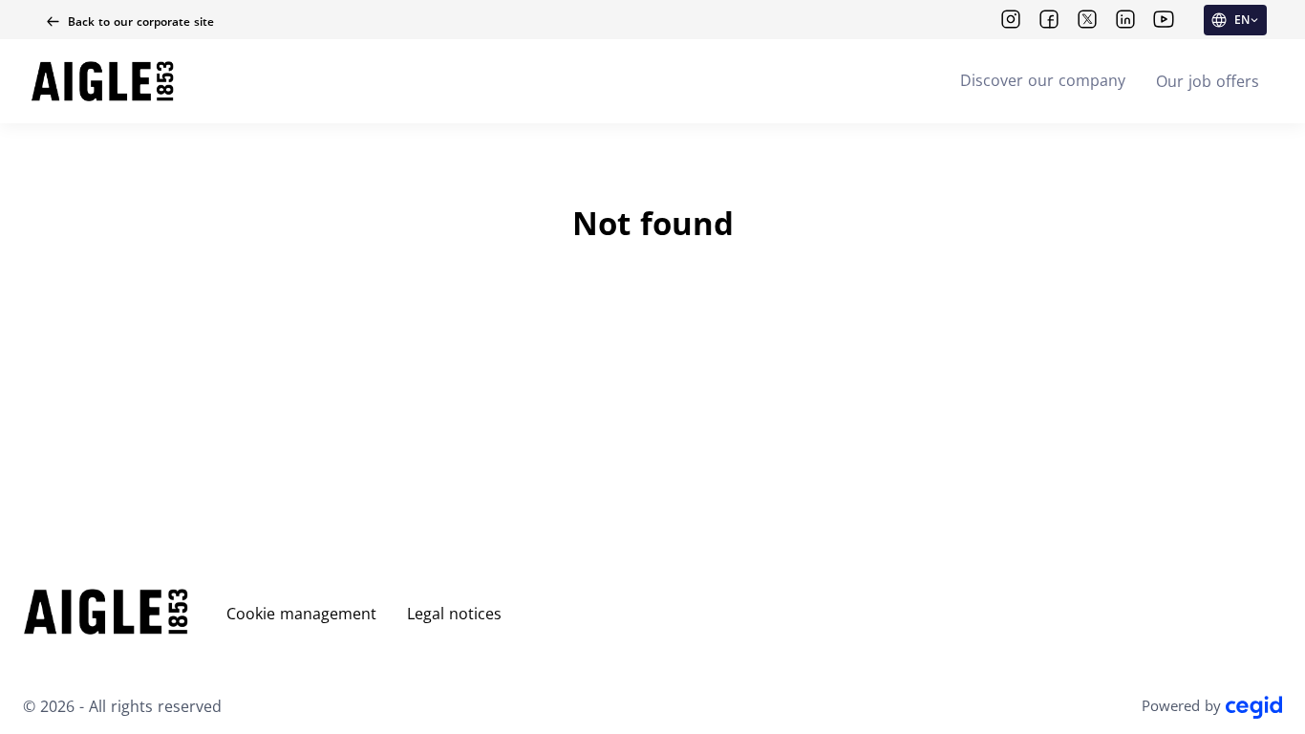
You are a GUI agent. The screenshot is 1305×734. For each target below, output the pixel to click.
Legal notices (454, 613)
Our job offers (1207, 81)
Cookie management (301, 613)
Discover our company (1042, 80)
